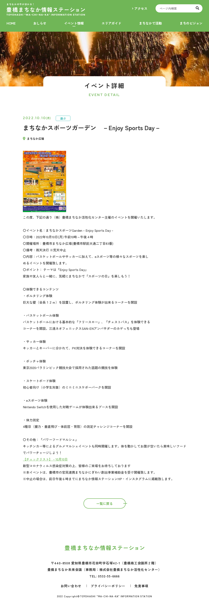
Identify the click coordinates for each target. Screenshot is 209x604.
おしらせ (39, 23)
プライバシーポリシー (108, 585)
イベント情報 (74, 23)
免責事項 (141, 585)
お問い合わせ (71, 585)
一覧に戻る (104, 503)
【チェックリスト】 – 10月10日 (45, 459)
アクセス (140, 8)
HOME (11, 23)
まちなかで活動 (150, 23)
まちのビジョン (191, 23)
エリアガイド (111, 23)
